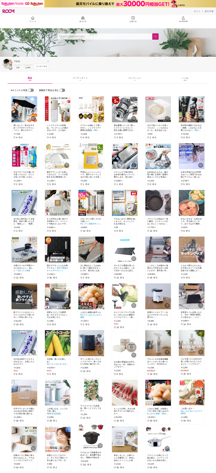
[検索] (155, 36)
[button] (8, 64)
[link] (24, 109)
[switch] (31, 90)
